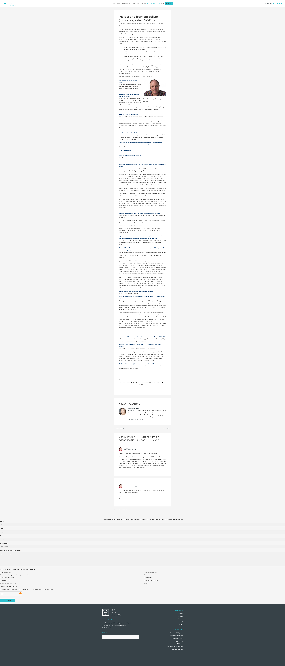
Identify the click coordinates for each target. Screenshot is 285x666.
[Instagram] (275, 3)
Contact (180, 624)
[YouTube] (279, 3)
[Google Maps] (281, 3)
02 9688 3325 (108, 627)
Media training (6, 580)
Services (180, 613)
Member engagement (151, 580)
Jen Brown (127, 448)
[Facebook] (273, 3)
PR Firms (180, 644)
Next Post (167, 429)
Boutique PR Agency (176, 633)
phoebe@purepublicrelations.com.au (115, 625)
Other (147, 583)
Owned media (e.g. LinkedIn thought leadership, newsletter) (18, 575)
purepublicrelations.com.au (136, 419)
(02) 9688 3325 (268, 3)
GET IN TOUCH (7, 600)
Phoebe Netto (132, 410)
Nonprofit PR (179, 641)
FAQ (181, 621)
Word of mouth (24, 589)
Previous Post (119, 429)
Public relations (141, 23)
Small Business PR (177, 638)
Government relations (8, 577)
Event (47, 589)
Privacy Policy (150, 658)
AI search (15, 589)
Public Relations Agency (175, 635)
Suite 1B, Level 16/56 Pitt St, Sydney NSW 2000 (117, 623)
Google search (6, 589)
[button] (119, 3)
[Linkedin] (277, 3)
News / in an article (37, 589)
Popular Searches (177, 649)
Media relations (131, 23)
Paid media (148, 577)
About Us (180, 616)
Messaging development (9, 583)
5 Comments (122, 23)
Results (180, 619)
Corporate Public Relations (175, 646)
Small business (151, 23)
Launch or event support (152, 575)
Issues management (151, 572)
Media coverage (6, 572)
